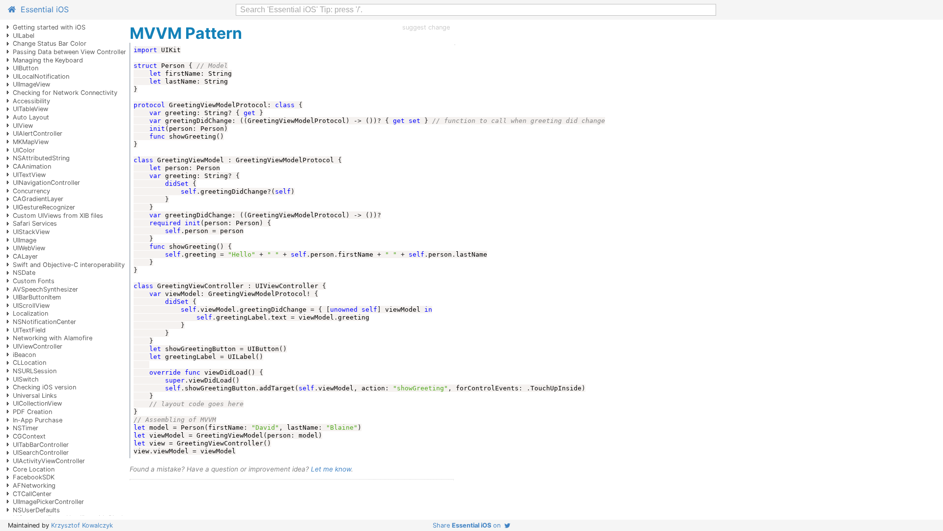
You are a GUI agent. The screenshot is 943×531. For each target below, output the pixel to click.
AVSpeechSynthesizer (45, 289)
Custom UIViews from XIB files (58, 215)
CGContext (29, 436)
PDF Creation (32, 411)
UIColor (24, 150)
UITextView (29, 174)
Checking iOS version (44, 387)
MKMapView (31, 142)
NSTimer (25, 428)
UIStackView (31, 232)
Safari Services (35, 223)
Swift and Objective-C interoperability (69, 264)
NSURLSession (34, 371)
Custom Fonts (34, 281)
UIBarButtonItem (37, 297)
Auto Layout (31, 117)
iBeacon (24, 354)
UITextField (29, 330)
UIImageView (31, 84)
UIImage (24, 240)
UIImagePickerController (48, 501)
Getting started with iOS (49, 27)
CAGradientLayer (38, 199)
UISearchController (41, 452)
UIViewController (37, 346)
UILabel (23, 35)
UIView (23, 125)
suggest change (426, 27)
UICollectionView (37, 403)
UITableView (30, 109)
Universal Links (35, 395)
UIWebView (29, 248)
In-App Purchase (37, 420)
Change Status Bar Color (49, 43)
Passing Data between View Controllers (71, 52)
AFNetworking (34, 485)
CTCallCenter (32, 494)
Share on (468, 525)
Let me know (331, 469)
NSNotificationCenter (44, 321)
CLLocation (29, 362)
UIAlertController (37, 133)
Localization (30, 313)
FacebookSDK (34, 477)
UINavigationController (46, 182)
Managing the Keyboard (48, 60)
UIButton (25, 68)
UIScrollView (31, 305)
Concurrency (31, 191)
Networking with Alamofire (52, 338)
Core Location (34, 469)
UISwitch (26, 379)
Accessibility (31, 101)
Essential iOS (42, 9)
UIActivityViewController (49, 461)
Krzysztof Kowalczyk (82, 525)
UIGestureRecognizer (44, 207)
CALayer (25, 256)
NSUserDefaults (36, 510)
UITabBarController (41, 444)
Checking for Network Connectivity (65, 92)
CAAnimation (32, 166)
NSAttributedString (41, 158)
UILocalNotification (41, 76)
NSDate (24, 272)
